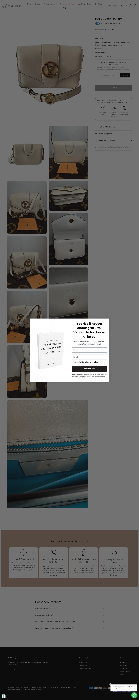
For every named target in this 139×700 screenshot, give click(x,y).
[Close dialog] (106, 321)
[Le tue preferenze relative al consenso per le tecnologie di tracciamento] (3, 696)
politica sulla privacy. (82, 377)
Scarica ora (89, 369)
